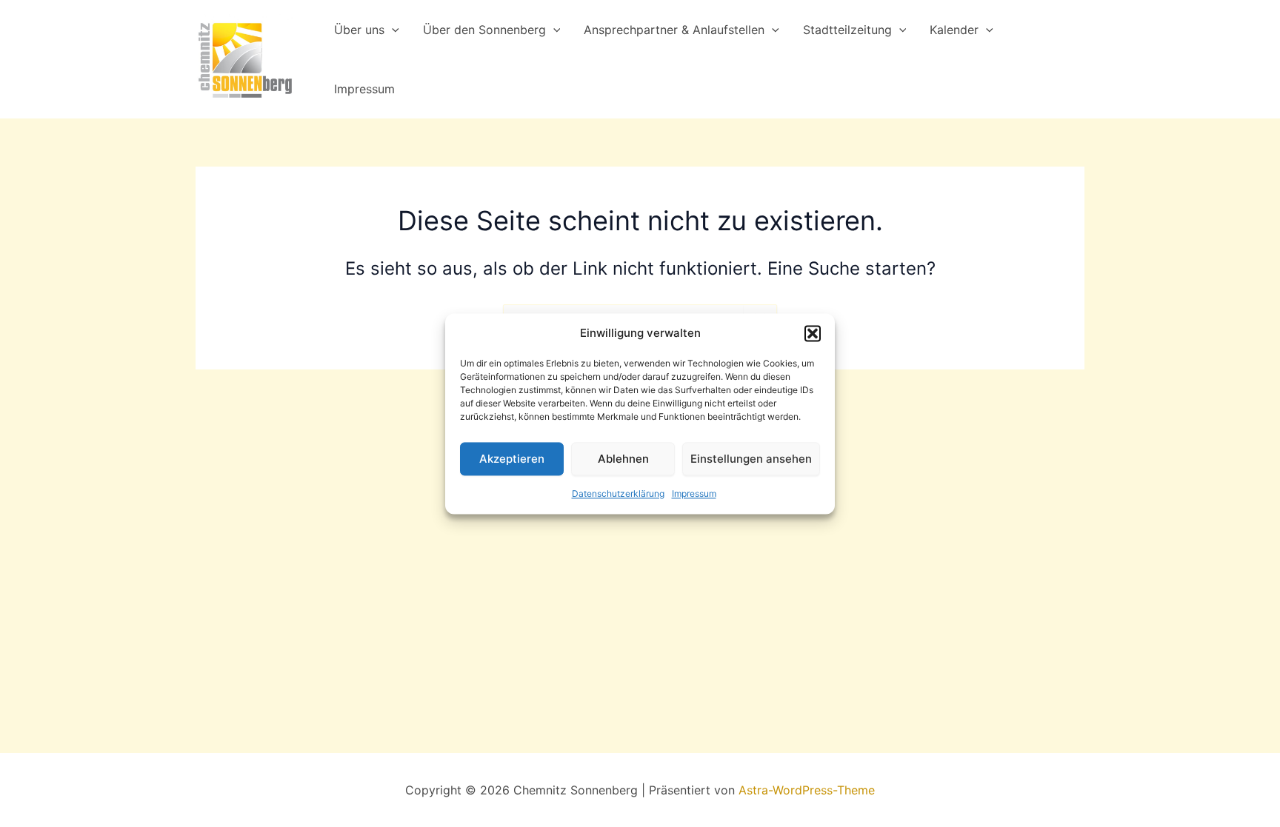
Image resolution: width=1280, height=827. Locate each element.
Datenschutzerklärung (618, 494)
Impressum (694, 494)
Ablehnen (623, 459)
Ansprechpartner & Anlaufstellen (674, 29)
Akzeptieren (511, 459)
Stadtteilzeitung (847, 29)
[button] (812, 333)
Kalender (954, 29)
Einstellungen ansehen (751, 459)
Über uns (359, 29)
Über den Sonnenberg (484, 29)
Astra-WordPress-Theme (807, 790)
